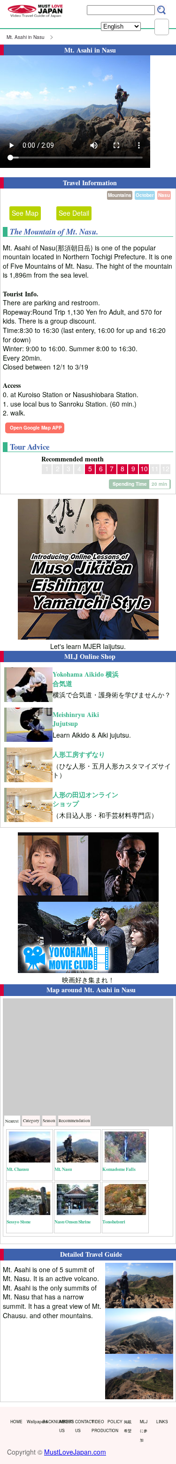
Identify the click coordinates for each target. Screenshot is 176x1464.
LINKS (162, 1421)
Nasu (164, 195)
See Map (25, 213)
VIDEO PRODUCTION (98, 1426)
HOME (16, 1421)
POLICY (113, 1421)
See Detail (74, 213)
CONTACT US (81, 1426)
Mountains (119, 195)
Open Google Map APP (36, 427)
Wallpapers (33, 1421)
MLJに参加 (143, 1430)
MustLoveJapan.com (75, 1451)
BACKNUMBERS (49, 1421)
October (145, 195)
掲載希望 (127, 1426)
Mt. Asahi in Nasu (26, 37)
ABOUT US (65, 1426)
